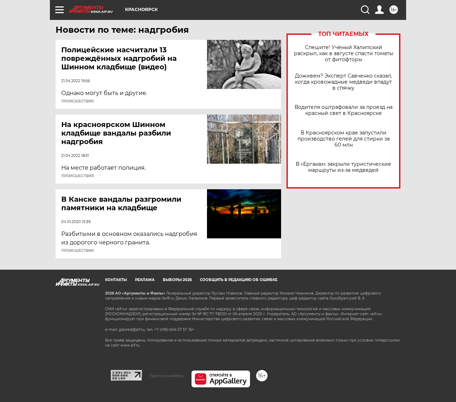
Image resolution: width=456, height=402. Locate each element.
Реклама (145, 279)
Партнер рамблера (166, 376)
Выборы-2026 (177, 279)
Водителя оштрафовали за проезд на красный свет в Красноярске (344, 110)
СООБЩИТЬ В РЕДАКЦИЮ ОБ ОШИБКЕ (239, 279)
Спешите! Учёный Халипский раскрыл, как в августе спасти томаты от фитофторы (343, 53)
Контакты (116, 279)
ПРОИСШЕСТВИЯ (77, 101)
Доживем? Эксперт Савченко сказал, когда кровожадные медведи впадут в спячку (343, 82)
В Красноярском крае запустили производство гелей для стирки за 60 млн (343, 139)
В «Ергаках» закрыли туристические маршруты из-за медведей (343, 167)
